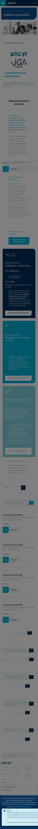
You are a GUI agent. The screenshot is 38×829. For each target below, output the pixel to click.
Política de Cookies (25, 807)
